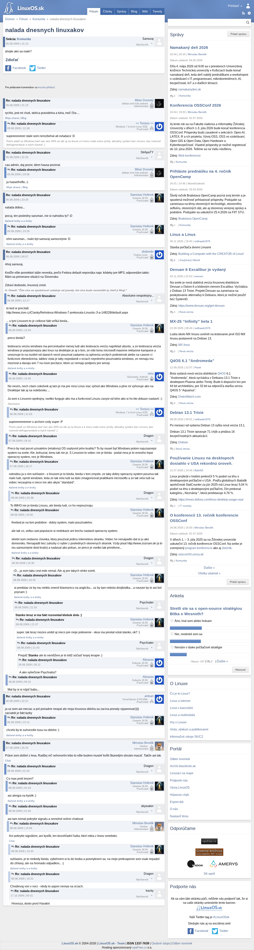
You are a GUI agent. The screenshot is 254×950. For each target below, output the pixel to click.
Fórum (93, 11)
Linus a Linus (183, 234)
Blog (134, 11)
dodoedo (148, 251)
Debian (183, 442)
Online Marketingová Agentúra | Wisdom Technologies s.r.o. (195, 864)
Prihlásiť (233, 5)
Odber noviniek (182, 943)
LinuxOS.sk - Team (111, 943)
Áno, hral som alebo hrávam (193, 620)
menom (198, 276)
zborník (227, 548)
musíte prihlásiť (46, 87)
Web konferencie (189, 155)
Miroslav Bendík (143, 742)
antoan (149, 696)
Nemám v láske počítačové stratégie (198, 647)
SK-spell (209, 873)
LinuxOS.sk (24, 7)
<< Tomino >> (145, 123)
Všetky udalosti (208, 573)
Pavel (197, 367)
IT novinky (185, 505)
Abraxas (148, 659)
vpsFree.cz (139, 947)
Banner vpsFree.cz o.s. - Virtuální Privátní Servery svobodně (209, 841)
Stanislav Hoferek (142, 194)
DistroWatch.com (189, 396)
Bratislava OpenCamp (193, 218)
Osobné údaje (160, 943)
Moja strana (12, 118)
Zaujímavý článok (189, 260)
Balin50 (198, 470)
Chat (8, 760)
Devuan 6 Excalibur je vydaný (198, 269)
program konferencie (198, 548)
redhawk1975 (202, 241)
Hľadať (248, 22)
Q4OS (222, 373)
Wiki (145, 11)
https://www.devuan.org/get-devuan (201, 305)
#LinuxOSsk (221, 917)
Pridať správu (238, 33)
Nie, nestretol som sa (188, 634)
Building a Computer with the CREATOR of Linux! (211, 253)
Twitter (41, 68)
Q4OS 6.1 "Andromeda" (192, 360)
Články (107, 11)
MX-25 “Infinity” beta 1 (191, 321)
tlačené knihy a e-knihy (18, 221)
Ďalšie (208, 567)
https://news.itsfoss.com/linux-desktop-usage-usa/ (210, 499)
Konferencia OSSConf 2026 (195, 105)
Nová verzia (186, 311)
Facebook (19, 68)
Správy (121, 11)
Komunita (39, 19)
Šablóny (249, 13)
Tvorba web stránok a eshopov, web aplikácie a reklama (224, 864)
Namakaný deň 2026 (189, 47)
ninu (151, 373)
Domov (10, 19)
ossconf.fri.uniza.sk (190, 554)
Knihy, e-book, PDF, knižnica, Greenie (209, 852)
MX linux (184, 344)
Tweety (157, 11)
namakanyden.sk (189, 89)
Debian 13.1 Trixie (187, 412)
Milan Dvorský (144, 100)
